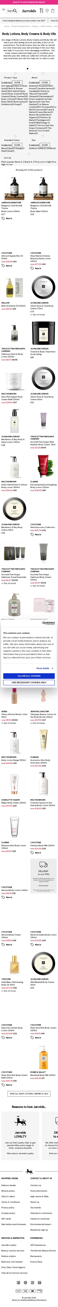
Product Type (10, 77)
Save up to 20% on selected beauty (29, 2)
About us (34, 1202)
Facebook (18, 1282)
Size (33, 140)
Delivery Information (37, 1300)
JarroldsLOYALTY (20, 1134)
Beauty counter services (12, 1250)
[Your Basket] (52, 11)
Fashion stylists (8, 1256)
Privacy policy (7, 1207)
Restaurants (36, 1256)
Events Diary (36, 1261)
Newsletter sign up (39, 1230)
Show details (42, 668)
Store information (38, 1191)
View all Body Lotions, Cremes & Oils (29, 1093)
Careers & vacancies (40, 1218)
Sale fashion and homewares (14, 1224)
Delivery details (8, 1185)
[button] (27, 68)
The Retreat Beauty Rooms (43, 1250)
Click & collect (8, 1196)
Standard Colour (12, 140)
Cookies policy (8, 1213)
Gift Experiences (38, 1245)
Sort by (7, 158)
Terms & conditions (10, 1202)
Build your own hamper (12, 1261)
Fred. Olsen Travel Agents (13, 1267)
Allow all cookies (29, 676)
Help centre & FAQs (39, 1196)
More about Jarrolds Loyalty (20, 1153)
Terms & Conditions (20, 1300)
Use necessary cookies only (29, 682)
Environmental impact (40, 1224)
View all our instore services (14, 1273)
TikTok (32, 1282)
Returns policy (8, 1191)
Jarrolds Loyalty (8, 1245)
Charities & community (41, 1213)
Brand (34, 77)
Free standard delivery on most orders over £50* (24, 20)
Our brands (35, 1207)
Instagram (25, 1282)
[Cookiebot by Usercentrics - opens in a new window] (42, 623)
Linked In (39, 1282)
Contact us (35, 1185)
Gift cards (6, 1218)
